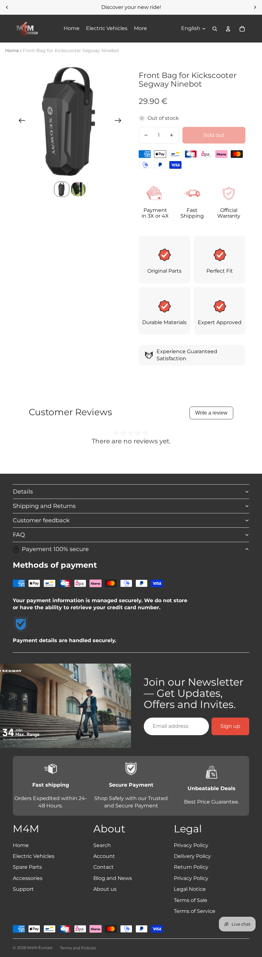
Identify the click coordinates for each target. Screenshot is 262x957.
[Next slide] (255, 7)
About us (105, 889)
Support (23, 889)
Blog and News (112, 878)
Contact (103, 867)
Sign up (230, 726)
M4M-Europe (39, 947)
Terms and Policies (78, 947)
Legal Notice (190, 889)
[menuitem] (140, 28)
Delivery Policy (192, 856)
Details (23, 491)
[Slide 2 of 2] (78, 189)
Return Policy (191, 867)
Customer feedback (41, 520)
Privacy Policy (191, 845)
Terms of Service (194, 911)
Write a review (211, 413)
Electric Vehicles (33, 856)
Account (104, 856)
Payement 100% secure (55, 549)
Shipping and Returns (44, 506)
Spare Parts (27, 867)
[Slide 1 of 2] (62, 189)
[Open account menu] (228, 29)
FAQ (19, 534)
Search (102, 845)
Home (12, 50)
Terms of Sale (190, 900)
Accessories (27, 878)
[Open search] (215, 29)
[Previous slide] (7, 7)
